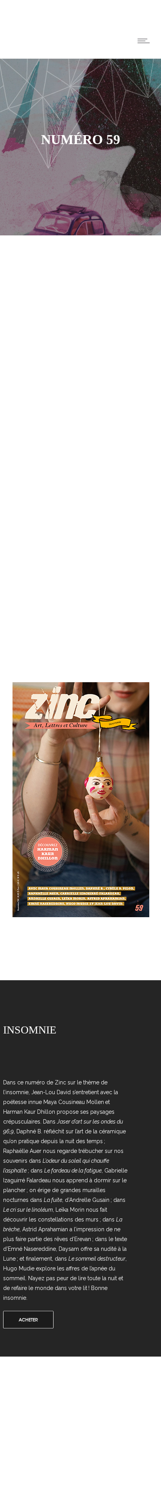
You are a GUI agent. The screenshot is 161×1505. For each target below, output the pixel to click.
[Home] (14, 48)
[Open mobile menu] (145, 41)
